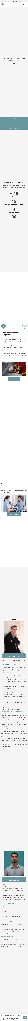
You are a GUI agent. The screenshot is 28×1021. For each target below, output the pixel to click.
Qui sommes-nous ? (14, 125)
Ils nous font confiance (14, 128)
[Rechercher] (26, 4)
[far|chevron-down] (14, 63)
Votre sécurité (14, 118)
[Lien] (2, 4)
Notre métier (14, 122)
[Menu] (23, 4)
